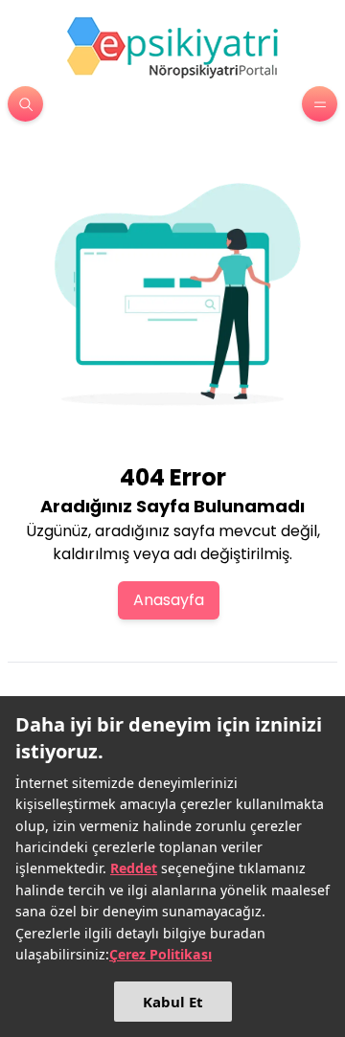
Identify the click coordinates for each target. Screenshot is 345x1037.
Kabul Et (173, 1001)
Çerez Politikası (160, 954)
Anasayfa (168, 600)
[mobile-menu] (319, 104)
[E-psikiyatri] (172, 47)
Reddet (133, 868)
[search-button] (25, 104)
